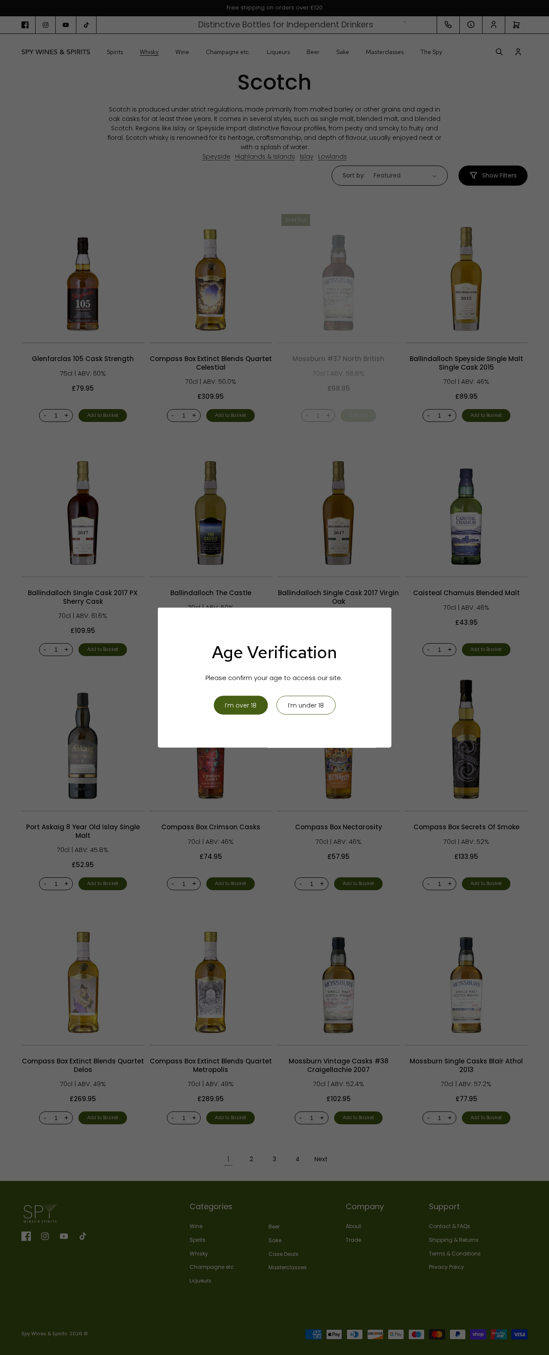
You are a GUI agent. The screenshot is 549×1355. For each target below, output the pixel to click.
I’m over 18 (240, 705)
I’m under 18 (306, 705)
